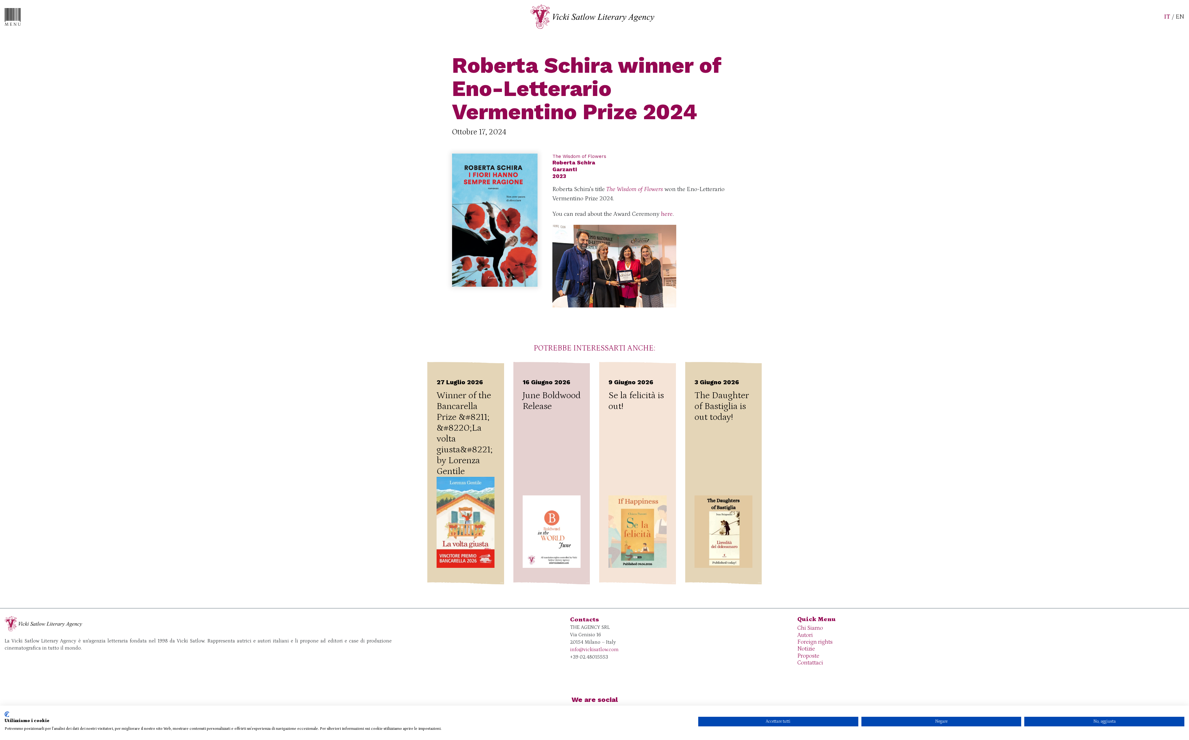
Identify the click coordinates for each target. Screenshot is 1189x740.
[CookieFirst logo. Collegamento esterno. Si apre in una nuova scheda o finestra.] (7, 714)
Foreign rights (815, 642)
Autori (805, 635)
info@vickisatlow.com (594, 649)
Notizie (806, 649)
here (667, 214)
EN (1180, 16)
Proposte (808, 656)
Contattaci (810, 662)
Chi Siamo (810, 628)
